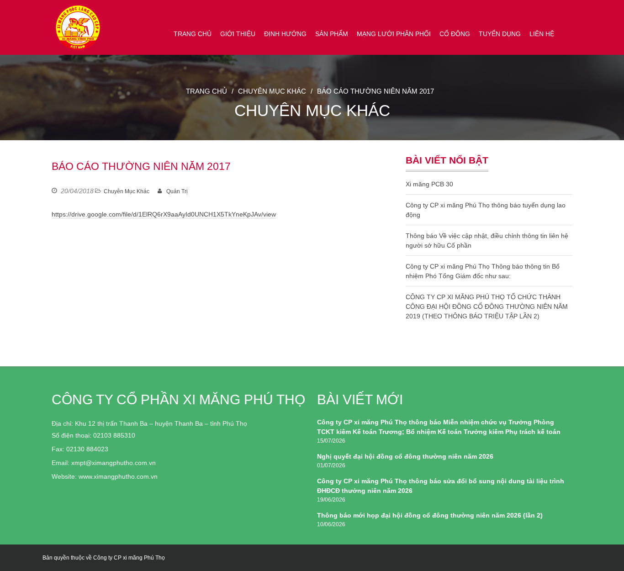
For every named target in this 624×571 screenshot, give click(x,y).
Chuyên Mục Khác (272, 91)
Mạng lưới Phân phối (394, 33)
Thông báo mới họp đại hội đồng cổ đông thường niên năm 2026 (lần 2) (430, 515)
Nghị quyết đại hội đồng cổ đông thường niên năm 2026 (405, 456)
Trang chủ (193, 33)
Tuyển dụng (500, 33)
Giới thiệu (237, 33)
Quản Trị (177, 191)
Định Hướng (285, 33)
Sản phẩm (331, 33)
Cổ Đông (454, 33)
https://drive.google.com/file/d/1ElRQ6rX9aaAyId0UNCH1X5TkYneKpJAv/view (164, 214)
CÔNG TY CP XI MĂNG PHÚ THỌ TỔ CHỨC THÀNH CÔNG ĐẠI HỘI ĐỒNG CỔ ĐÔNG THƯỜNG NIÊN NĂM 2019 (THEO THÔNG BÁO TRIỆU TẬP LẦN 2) (487, 306)
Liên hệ (541, 33)
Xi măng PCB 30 (429, 184)
